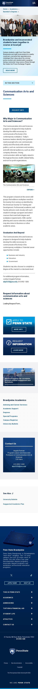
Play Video (19, 173)
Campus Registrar (10, 420)
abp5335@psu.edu (10, 282)
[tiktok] (31, 575)
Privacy (6, 663)
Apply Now (12, 583)
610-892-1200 (20, 639)
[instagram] (16, 575)
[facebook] (6, 575)
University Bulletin (10, 424)
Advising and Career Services (15, 405)
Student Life (9, 614)
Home (5, 9)
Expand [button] (30, 190)
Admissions (8, 603)
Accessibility (29, 663)
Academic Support (10, 409)
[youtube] (21, 575)
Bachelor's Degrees (10, 12)
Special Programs (10, 416)
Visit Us (27, 583)
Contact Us (8, 625)
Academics (14, 9)
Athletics (8, 619)
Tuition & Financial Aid (13, 608)
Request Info (18, 110)
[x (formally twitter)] (11, 575)
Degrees (6, 412)
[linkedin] (26, 575)
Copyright (19, 667)
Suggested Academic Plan (13, 504)
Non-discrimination (16, 663)
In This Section (12, 83)
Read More (11, 71)
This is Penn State (11, 592)
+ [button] (31, 592)
